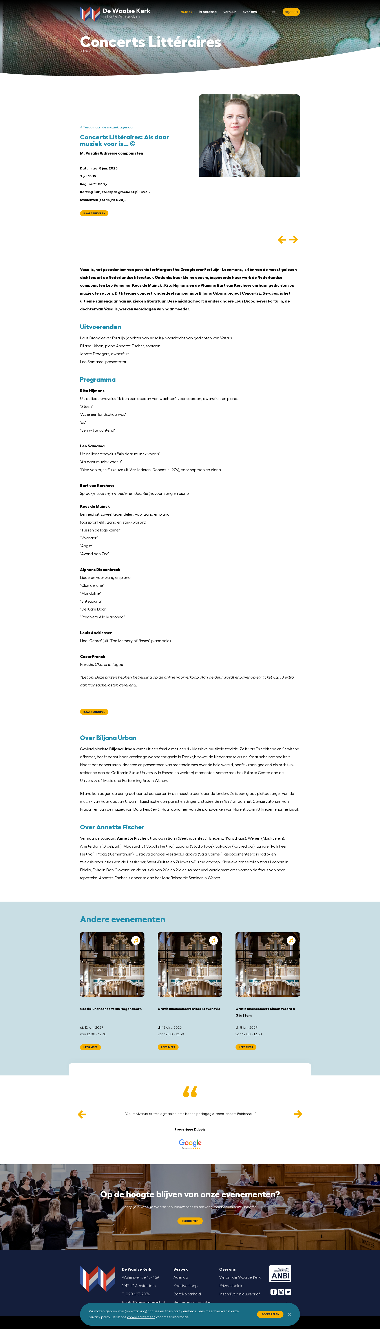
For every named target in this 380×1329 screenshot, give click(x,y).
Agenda (181, 1277)
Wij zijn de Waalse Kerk (240, 1277)
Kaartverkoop (186, 1286)
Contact (269, 12)
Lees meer (90, 1047)
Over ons (250, 12)
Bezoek (181, 1269)
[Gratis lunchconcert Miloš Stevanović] (190, 964)
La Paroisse (208, 12)
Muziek (186, 12)
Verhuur (229, 12)
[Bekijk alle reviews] (190, 1144)
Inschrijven (190, 1221)
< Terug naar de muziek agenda (106, 127)
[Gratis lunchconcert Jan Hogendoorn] (112, 964)
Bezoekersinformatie (192, 1302)
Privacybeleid (231, 1286)
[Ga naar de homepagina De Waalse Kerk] (115, 13)
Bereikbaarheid (187, 1294)
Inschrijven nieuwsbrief (239, 1294)
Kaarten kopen (94, 213)
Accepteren (270, 1314)
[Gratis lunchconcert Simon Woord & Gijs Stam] (268, 964)
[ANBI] (280, 1273)
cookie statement (141, 1317)
